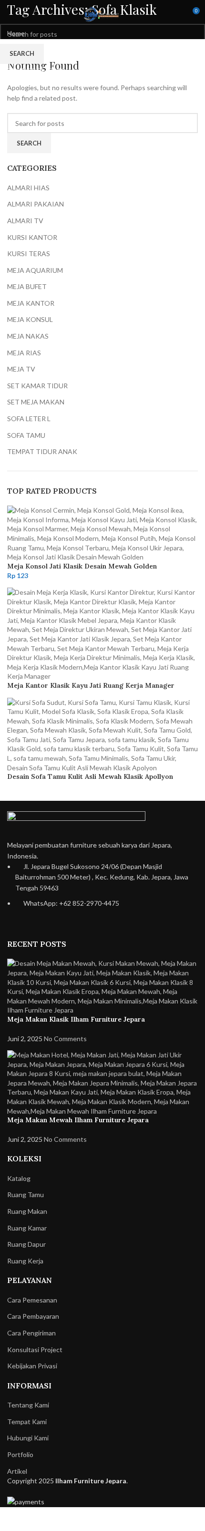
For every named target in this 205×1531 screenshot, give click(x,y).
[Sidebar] (12, 1519)
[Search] (174, 14)
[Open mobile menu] (11, 14)
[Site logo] (102, 14)
